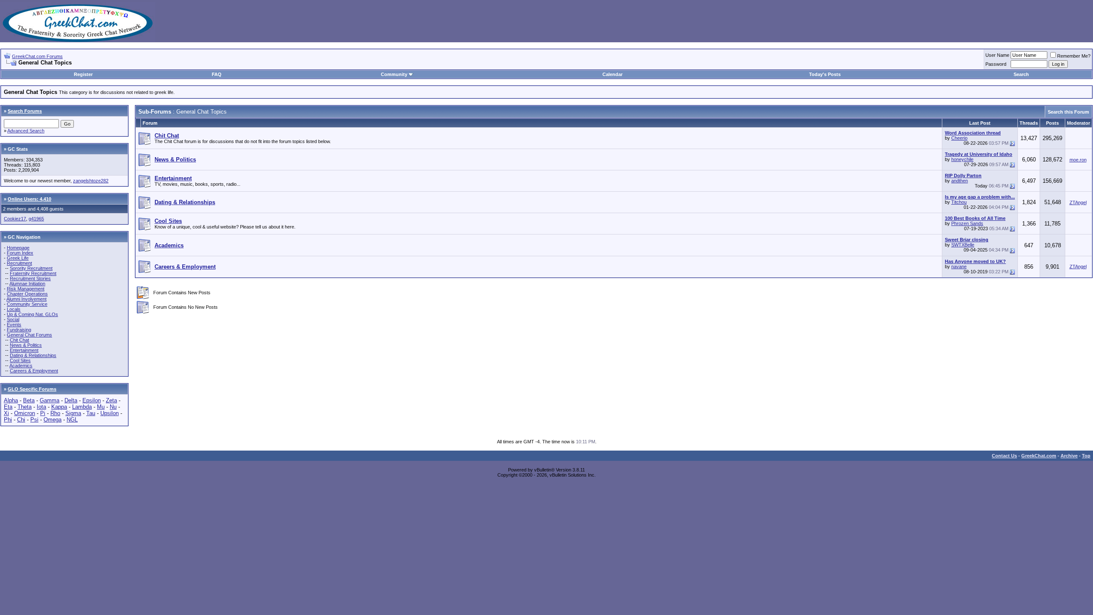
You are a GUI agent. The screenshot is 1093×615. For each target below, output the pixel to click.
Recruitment (19, 263)
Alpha (11, 400)
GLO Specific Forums (32, 389)
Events (14, 324)
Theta (25, 407)
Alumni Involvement (26, 299)
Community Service (27, 304)
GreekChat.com (1038, 455)
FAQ (217, 74)
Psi (34, 419)
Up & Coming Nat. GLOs (32, 314)
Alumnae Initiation (27, 283)
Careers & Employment (34, 370)
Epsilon (91, 400)
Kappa (59, 407)
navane (959, 266)
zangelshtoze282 (90, 180)
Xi (6, 413)
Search (1021, 74)
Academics (20, 365)
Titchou (959, 202)
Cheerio (959, 138)
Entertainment (24, 350)
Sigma (73, 413)
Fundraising (19, 329)
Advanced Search (25, 130)
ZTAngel (1078, 202)
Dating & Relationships (33, 355)
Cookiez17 (15, 218)
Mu (101, 407)
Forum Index (20, 252)
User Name (997, 55)
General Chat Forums (29, 334)
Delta (70, 400)
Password (995, 64)
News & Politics (26, 345)
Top (1086, 455)
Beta (29, 400)
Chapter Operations (27, 293)
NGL (72, 419)
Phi (8, 419)
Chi (21, 419)
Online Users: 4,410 (29, 199)
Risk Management (25, 288)
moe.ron (1078, 159)
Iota (41, 407)
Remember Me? (1073, 56)
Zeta (111, 400)
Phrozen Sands (967, 223)
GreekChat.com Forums (37, 56)
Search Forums (25, 111)
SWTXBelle (962, 244)
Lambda (82, 407)
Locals (13, 309)
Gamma (49, 400)
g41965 (36, 218)
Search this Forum (1068, 111)
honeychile (962, 159)
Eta (8, 407)
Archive (1069, 455)
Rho (55, 413)
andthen (959, 180)
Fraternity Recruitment (33, 273)
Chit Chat (19, 340)
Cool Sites (20, 360)
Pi (42, 413)
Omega (52, 419)
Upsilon (109, 413)
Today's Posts (825, 74)
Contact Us (1004, 455)
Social (13, 319)
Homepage (18, 247)
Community (394, 74)
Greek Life (18, 258)
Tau (90, 413)
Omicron (24, 413)
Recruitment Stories (30, 278)
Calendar (612, 74)
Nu (113, 407)
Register (83, 74)
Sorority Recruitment (31, 268)
